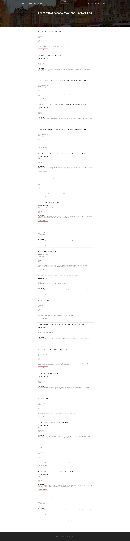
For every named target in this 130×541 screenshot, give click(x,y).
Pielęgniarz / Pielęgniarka (46, 447)
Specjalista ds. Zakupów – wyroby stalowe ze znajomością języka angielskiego (62, 153)
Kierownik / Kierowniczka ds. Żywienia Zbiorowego (53, 422)
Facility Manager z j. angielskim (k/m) (49, 55)
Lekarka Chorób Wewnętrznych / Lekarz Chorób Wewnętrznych (57, 471)
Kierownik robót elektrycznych (48, 373)
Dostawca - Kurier (43, 300)
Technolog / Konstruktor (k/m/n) (48, 227)
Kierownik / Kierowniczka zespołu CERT (50, 31)
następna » (75, 521)
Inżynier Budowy (43, 398)
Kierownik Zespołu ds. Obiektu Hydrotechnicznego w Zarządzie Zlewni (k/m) (61, 324)
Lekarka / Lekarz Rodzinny (46, 496)
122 (72, 521)
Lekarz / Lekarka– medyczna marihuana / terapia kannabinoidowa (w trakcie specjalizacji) (66, 178)
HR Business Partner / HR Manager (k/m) (49, 202)
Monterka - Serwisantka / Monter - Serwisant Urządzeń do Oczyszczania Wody (62, 80)
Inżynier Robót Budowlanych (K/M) (48, 251)
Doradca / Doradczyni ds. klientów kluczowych (52, 349)
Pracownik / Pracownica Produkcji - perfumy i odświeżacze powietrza (59, 276)
